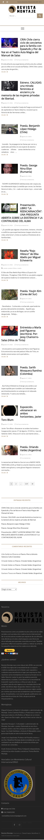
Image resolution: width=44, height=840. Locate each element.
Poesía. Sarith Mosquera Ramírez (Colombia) (31, 370)
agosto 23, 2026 (8, 265)
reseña (19, 268)
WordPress (35, 833)
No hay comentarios (22, 60)
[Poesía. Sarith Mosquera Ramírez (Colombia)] (9, 371)
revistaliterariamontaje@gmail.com (13, 816)
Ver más (4, 72)
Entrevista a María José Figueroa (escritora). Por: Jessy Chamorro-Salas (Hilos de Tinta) (21, 334)
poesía (5, 268)
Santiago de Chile (9, 809)
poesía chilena (12, 268)
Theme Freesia (26, 833)
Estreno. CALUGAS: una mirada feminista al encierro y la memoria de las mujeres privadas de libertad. (21, 90)
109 (26, 484)
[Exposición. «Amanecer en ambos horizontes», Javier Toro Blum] (9, 410)
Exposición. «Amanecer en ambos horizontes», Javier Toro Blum (21, 413)
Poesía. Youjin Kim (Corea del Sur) (30, 292)
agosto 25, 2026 (8, 60)
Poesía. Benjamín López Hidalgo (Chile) (30, 129)
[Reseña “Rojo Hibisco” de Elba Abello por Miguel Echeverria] (9, 254)
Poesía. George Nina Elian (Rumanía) (28, 168)
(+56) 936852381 (9, 812)
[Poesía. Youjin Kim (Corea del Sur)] (9, 294)
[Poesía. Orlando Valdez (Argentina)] (9, 450)
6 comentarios (26, 458)
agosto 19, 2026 (26, 298)
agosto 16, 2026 (26, 454)
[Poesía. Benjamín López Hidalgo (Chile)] (9, 129)
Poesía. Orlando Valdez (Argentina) (30, 448)
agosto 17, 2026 (26, 378)
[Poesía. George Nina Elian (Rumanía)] (9, 169)
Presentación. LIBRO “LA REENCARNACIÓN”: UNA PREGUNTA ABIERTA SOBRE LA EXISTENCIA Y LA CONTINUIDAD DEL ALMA (22, 213)
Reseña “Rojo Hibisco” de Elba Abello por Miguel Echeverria (30, 255)
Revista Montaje (7, 833)
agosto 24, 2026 (26, 136)
